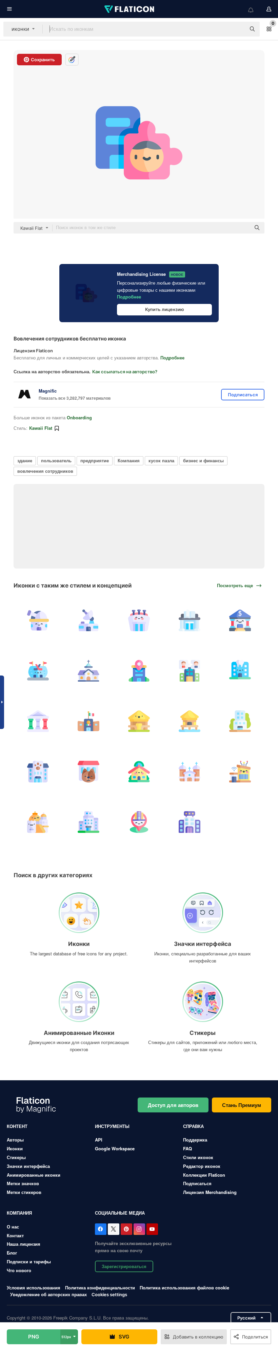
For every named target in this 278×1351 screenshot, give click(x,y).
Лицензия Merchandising (210, 1192)
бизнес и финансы (203, 460)
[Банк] (240, 620)
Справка (193, 1126)
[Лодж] (139, 721)
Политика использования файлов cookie (184, 1287)
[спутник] (88, 620)
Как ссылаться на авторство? (124, 371)
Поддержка (195, 1139)
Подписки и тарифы (29, 1261)
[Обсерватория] (38, 620)
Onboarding (79, 417)
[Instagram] (139, 1229)
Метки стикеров (24, 1192)
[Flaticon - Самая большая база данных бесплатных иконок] (129, 9)
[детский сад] (38, 772)
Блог (12, 1252)
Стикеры (16, 1157)
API (98, 1139)
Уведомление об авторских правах (48, 1294)
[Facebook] (100, 1229)
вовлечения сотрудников (45, 471)
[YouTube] (152, 1229)
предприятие (94, 460)
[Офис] (139, 671)
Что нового (19, 1270)
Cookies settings (109, 1294)
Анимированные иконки (33, 1175)
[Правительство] (38, 721)
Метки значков (23, 1183)
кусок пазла (161, 460)
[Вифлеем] (38, 822)
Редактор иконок (201, 1166)
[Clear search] (237, 29)
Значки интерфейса (28, 1166)
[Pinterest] (126, 1229)
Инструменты (112, 1126)
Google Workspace (115, 1148)
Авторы (15, 1139)
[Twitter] (113, 1229)
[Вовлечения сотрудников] (189, 671)
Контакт (15, 1235)
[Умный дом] (240, 772)
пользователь (56, 460)
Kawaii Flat (40, 428)
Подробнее (129, 296)
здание (24, 460)
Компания (129, 460)
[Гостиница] (240, 721)
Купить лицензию (164, 309)
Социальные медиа (120, 1213)
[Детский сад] (139, 772)
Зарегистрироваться (124, 1266)
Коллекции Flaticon (204, 1175)
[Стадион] (139, 620)
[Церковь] (88, 671)
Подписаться (197, 1183)
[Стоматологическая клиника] (240, 671)
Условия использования (33, 1287)
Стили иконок (198, 1157)
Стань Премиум (241, 1105)
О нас (13, 1226)
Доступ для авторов (173, 1105)
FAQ (187, 1148)
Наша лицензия (23, 1244)
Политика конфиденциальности (100, 1287)
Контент (17, 1126)
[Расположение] (139, 822)
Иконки (15, 1148)
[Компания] (88, 822)
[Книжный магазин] (189, 620)
